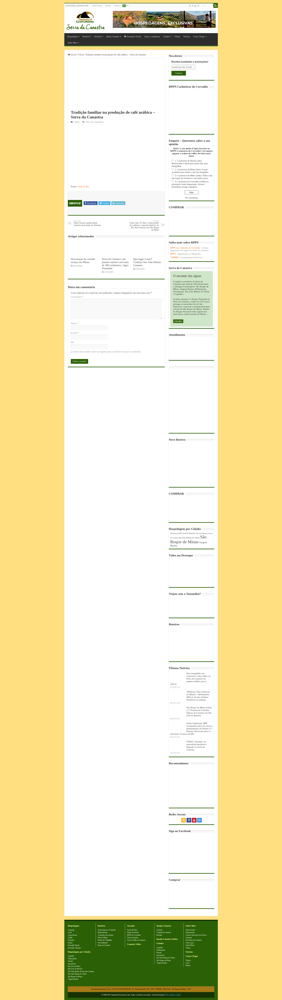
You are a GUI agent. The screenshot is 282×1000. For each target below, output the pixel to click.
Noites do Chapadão (105, 940)
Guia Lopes (190, 943)
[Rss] (190, 6)
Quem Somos (97, 6)
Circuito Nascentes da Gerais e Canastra (196, 936)
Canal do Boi (83, 186)
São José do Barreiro (187, 533)
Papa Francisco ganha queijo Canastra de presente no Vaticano (87, 223)
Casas (70, 932)
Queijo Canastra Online (167, 939)
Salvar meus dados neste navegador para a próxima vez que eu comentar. (107, 351)
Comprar (159, 930)
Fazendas (71, 940)
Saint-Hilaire (190, 945)
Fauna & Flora (132, 930)
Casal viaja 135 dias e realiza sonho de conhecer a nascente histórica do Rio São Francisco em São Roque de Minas (144, 225)
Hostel (70, 943)
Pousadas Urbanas (74, 948)
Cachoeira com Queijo (105, 935)
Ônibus (188, 960)
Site (72, 342)
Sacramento (72, 964)
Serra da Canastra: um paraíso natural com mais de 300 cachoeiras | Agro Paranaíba (115, 264)
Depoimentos (190, 932)
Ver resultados (191, 198)
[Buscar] (215, 5)
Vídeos (177, 36)
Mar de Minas (103, 938)
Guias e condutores (152, 36)
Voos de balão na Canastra (136, 940)
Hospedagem (72, 36)
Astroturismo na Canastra (107, 930)
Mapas (188, 965)
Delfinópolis (174, 533)
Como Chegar (199, 36)
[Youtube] (195, 6)
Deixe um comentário (95, 122)
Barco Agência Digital (173, 995)
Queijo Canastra (112, 36)
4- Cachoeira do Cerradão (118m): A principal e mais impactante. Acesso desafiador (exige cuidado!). (190, 184)
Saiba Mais (178, 321)
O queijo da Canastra (163, 932)
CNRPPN (174, 257)
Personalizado (103, 943)
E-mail (75, 333)
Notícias (186, 36)
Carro (188, 963)
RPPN (173, 254)
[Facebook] (192, 6)
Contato (116, 6)
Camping (71, 930)
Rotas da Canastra (104, 945)
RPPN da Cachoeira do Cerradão (185, 248)
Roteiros (86, 36)
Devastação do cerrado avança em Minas (83, 261)
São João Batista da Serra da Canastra (81, 971)
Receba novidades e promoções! (189, 62)
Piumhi (70, 961)
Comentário (77, 297)
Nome (74, 323)
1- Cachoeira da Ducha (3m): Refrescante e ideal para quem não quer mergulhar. (190, 163)
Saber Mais (72, 43)
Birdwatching (102, 932)
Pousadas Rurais (73, 945)
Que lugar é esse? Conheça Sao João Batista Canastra (147, 262)
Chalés (70, 938)
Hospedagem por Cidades (79, 952)
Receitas (159, 935)
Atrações (97, 36)
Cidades (166, 36)
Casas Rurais (72, 935)
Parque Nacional (133, 932)
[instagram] (198, 6)
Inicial (73, 54)
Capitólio (71, 956)
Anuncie (108, 6)
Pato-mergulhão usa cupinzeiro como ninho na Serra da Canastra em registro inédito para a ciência (190, 678)
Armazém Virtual (134, 36)
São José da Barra (74, 966)
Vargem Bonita (73, 979)
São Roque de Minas (188, 539)
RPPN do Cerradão (134, 935)
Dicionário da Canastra (194, 940)
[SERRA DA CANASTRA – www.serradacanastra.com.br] (86, 19)
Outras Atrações (132, 938)
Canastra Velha (134, 944)
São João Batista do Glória (189, 538)
